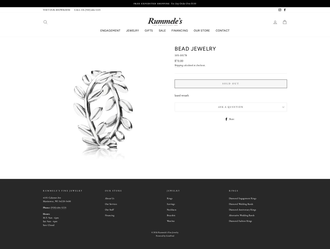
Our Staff (109, 209)
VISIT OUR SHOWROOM (56, 9)
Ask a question (230, 107)
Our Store (202, 30)
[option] (165, 3)
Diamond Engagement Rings (242, 198)
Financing (180, 30)
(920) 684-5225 (59, 207)
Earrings (171, 203)
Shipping (179, 65)
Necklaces (171, 209)
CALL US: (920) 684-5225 (87, 9)
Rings (169, 198)
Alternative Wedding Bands (242, 215)
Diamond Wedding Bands (241, 203)
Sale (162, 30)
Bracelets (171, 215)
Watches (171, 220)
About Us (109, 198)
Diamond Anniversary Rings (242, 209)
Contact (223, 30)
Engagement (110, 30)
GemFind (170, 235)
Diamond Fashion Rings (240, 220)
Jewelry (132, 30)
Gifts (149, 30)
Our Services (111, 203)
